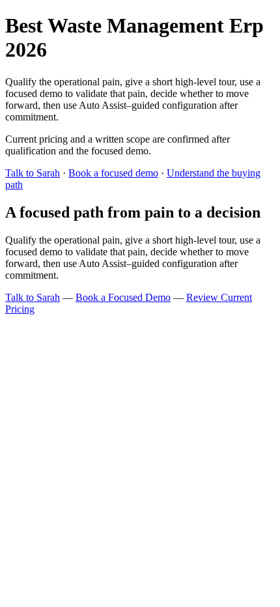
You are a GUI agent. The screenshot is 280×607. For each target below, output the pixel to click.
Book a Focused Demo (123, 297)
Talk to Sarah (32, 172)
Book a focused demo (113, 172)
